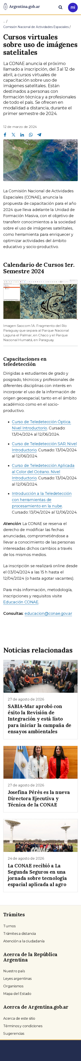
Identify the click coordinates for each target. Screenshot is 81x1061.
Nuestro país (14, 971)
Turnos (9, 926)
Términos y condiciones (22, 1026)
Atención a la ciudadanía (23, 941)
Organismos (13, 986)
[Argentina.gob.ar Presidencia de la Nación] (21, 7)
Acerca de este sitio (19, 1018)
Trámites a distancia (19, 934)
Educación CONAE (20, 602)
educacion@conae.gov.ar (48, 613)
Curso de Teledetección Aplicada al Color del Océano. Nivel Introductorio (43, 471)
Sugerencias (13, 1033)
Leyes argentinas (17, 979)
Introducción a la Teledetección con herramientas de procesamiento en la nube (42, 499)
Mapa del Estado (17, 994)
